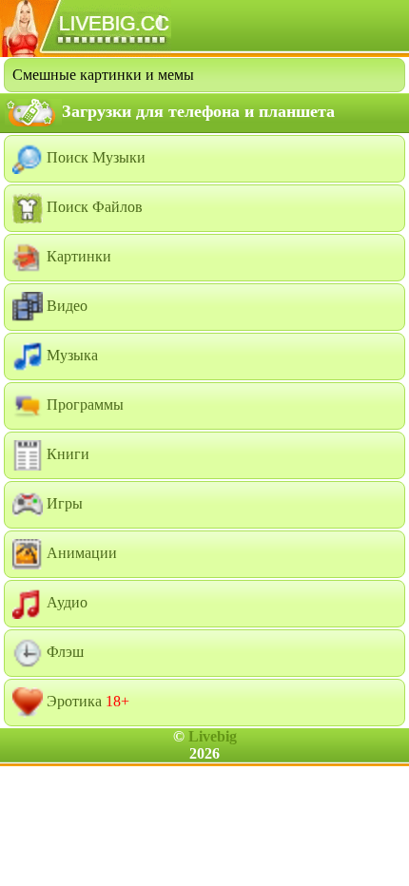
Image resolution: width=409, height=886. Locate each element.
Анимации (80, 553)
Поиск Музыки (94, 157)
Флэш (63, 652)
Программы (83, 404)
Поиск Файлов (93, 207)
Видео (65, 306)
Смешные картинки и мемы (103, 75)
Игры (63, 503)
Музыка (70, 355)
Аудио (65, 602)
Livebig (212, 736)
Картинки (77, 256)
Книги (66, 454)
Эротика (86, 701)
